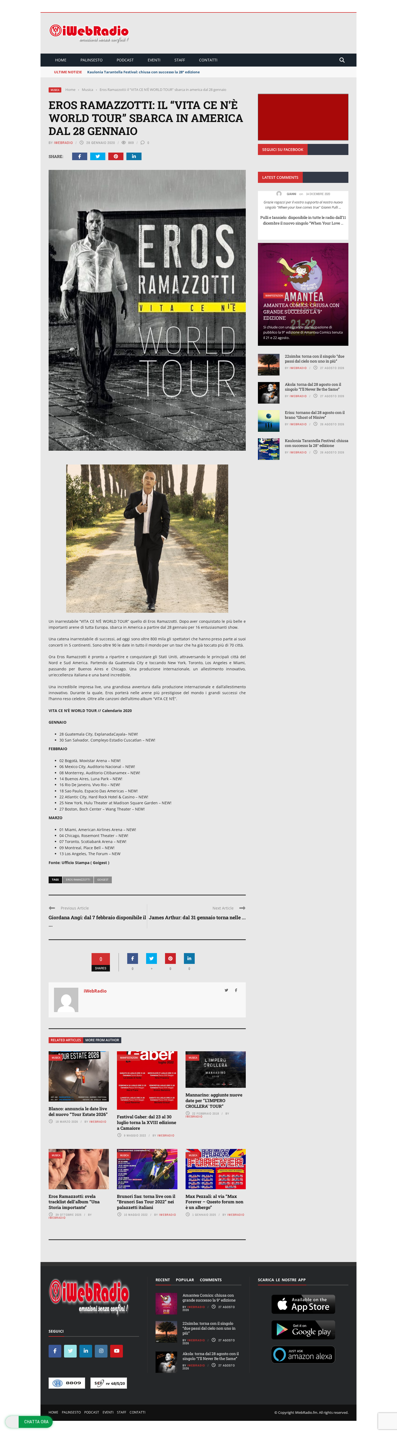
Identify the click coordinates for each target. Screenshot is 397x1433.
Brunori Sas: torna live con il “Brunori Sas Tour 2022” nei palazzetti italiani (146, 1201)
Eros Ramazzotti (78, 879)
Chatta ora (36, 1421)
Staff (179, 59)
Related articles (66, 1040)
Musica (55, 90)
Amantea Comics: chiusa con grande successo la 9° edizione (301, 311)
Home (60, 59)
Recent (163, 1279)
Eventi (154, 59)
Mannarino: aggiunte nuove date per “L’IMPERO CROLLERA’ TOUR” (214, 1100)
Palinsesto (91, 59)
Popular (185, 1279)
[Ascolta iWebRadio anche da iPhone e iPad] (303, 1303)
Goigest (103, 879)
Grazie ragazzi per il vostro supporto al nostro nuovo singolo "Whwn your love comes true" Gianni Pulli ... (303, 205)
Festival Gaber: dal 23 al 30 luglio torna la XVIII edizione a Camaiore (146, 1122)
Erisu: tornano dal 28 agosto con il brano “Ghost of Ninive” (315, 415)
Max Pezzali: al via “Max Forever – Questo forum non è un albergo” (214, 1201)
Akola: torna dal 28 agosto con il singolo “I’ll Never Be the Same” (313, 387)
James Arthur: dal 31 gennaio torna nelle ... (197, 917)
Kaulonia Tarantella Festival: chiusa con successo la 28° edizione (316, 443)
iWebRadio (63, 142)
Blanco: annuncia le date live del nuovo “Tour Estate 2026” (78, 1111)
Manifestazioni (129, 1057)
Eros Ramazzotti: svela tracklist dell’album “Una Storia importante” (74, 1201)
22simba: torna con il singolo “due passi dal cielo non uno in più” (314, 359)
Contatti (208, 59)
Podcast (125, 59)
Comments (211, 1279)
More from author (102, 1040)
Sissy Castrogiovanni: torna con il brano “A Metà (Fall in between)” (145, 72)
